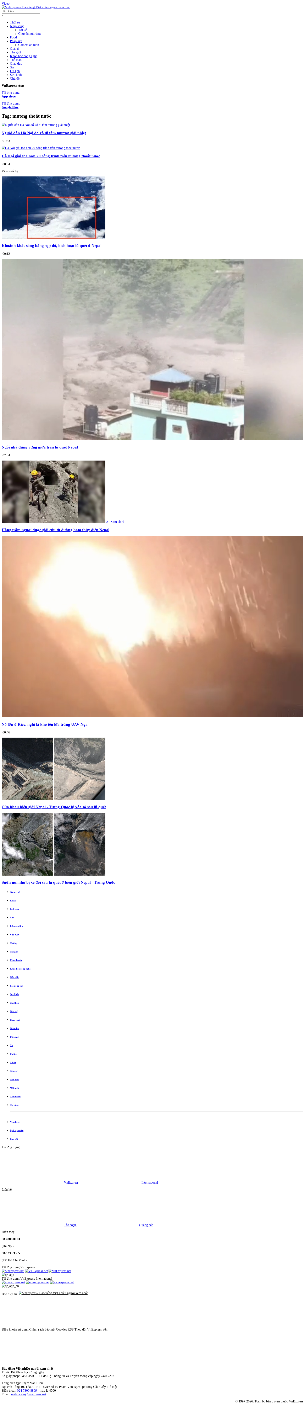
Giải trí (14, 48)
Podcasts (14, 909)
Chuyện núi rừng (29, 33)
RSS (71, 1329)
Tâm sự (13, 1071)
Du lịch (15, 71)
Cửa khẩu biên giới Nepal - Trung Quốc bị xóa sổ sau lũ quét (54, 807)
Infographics (16, 926)
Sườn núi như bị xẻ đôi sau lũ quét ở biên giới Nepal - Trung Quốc (58, 882)
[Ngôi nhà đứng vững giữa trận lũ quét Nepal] (152, 439)
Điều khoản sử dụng (15, 1329)
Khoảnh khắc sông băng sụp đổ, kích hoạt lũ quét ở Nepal (51, 245)
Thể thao (16, 60)
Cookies (61, 1329)
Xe (12, 67)
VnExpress (71, 1182)
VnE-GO (14, 934)
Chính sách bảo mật (42, 1329)
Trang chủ (15, 892)
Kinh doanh (16, 960)
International (150, 1182)
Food (13, 37)
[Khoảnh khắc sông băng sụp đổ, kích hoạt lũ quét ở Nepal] (53, 237)
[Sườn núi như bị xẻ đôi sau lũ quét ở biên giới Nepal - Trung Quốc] (53, 874)
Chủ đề (15, 78)
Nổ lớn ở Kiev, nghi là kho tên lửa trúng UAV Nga (45, 724)
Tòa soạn (70, 1225)
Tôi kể (22, 30)
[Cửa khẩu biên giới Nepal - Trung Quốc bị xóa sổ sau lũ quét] (53, 799)
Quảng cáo (146, 1225)
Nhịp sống (17, 26)
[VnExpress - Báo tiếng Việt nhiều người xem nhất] (36, 7)
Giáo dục (16, 63)
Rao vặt (14, 1139)
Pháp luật (16, 41)
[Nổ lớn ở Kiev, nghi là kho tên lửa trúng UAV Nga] (152, 716)
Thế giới (15, 52)
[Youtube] (265, 1329)
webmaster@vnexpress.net (28, 1394)
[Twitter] (202, 1329)
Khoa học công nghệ (23, 56)
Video (6, 3)
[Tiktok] (33, 1361)
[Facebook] (139, 1329)
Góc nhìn (14, 977)
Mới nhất (14, 1088)
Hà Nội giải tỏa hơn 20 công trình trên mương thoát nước (51, 156)
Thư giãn (14, 1079)
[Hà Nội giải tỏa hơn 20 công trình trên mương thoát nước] (41, 148)
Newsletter (15, 1122)
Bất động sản (16, 985)
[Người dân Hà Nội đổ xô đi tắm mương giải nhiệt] (36, 125)
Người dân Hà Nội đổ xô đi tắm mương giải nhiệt (44, 133)
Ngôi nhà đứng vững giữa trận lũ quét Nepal (40, 447)
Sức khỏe (16, 74)
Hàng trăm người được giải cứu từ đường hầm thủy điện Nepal (55, 530)
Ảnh (12, 917)
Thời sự (15, 22)
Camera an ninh (28, 45)
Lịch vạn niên (16, 1130)
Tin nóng (14, 1105)
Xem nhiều (15, 1096)
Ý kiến (13, 1062)
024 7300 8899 (27, 1390)
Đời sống (14, 1037)
